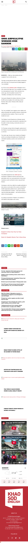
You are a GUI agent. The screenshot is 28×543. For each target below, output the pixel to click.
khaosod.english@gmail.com (15, 522)
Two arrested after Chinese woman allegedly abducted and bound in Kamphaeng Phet (13, 309)
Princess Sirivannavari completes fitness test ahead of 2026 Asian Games (13, 279)
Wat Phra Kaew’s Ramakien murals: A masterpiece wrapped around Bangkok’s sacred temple (12, 295)
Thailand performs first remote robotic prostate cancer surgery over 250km (11, 306)
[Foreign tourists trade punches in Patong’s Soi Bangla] (14, 405)
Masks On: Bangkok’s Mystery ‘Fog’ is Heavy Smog (13, 237)
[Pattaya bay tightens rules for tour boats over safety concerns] (14, 366)
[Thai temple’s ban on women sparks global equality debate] (14, 386)
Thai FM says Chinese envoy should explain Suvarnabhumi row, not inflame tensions (12, 285)
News (6, 5)
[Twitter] (15, 538)
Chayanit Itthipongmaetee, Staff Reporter (12, 46)
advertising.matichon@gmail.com (15, 527)
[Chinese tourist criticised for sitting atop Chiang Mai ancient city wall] (14, 327)
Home (2, 5)
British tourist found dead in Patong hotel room (13, 281)
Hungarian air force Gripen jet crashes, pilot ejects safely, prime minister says (13, 302)
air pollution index (12, 87)
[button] (26, 2)
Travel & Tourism (5, 315)
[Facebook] (8, 538)
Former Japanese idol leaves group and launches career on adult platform (11, 271)
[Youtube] (19, 538)
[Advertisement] (14, 20)
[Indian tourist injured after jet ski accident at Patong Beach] (14, 347)
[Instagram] (12, 538)
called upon (17, 174)
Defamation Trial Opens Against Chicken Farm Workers (21, 255)
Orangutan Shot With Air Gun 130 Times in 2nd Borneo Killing (6, 255)
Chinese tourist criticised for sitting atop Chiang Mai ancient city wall (14, 330)
